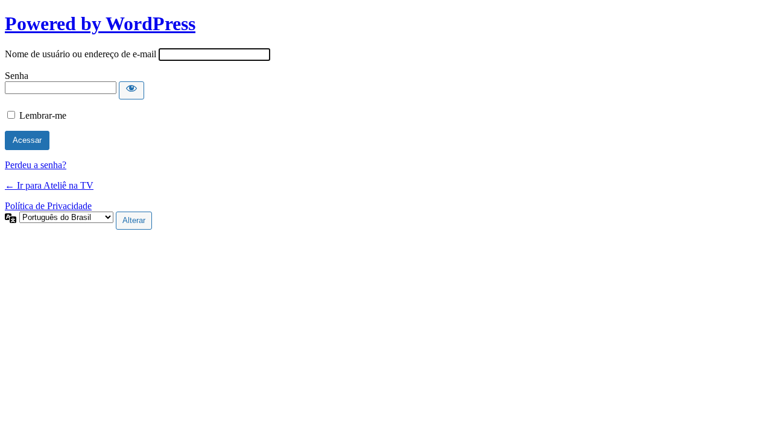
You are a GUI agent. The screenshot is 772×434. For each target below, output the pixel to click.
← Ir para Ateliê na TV (49, 185)
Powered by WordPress (100, 23)
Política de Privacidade (48, 206)
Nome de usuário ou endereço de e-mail (80, 54)
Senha (16, 76)
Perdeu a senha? (35, 165)
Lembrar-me (42, 115)
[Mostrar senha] (131, 90)
